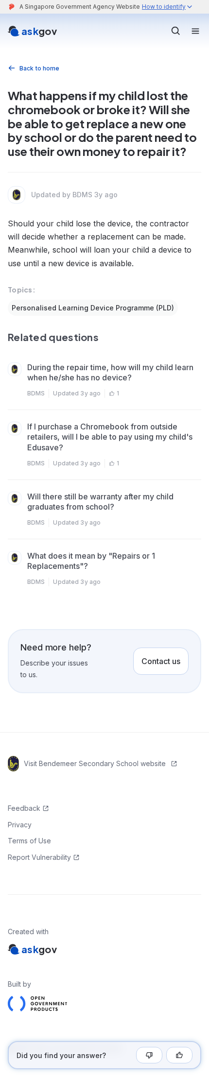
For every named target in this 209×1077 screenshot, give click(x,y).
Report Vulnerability (39, 857)
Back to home (39, 68)
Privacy (20, 825)
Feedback (24, 808)
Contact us (160, 661)
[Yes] (179, 1055)
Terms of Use (29, 841)
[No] (149, 1055)
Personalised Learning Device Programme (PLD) (93, 308)
